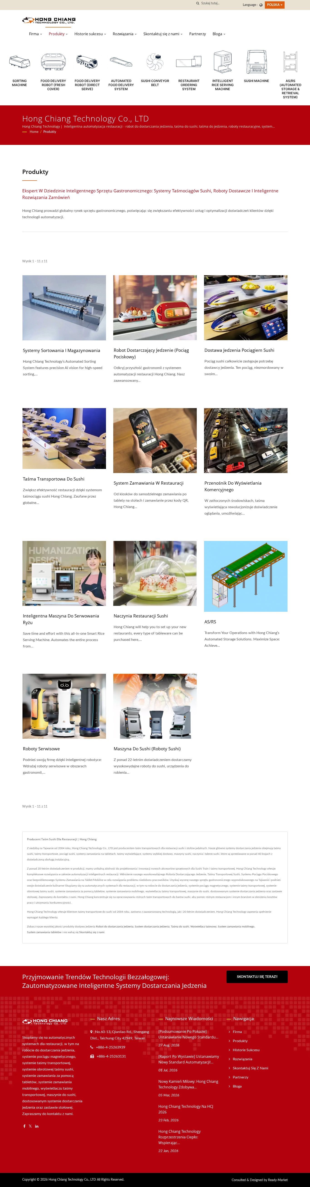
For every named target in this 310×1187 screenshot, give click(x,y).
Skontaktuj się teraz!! (257, 977)
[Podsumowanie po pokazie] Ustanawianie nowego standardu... (188, 1034)
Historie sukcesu (89, 33)
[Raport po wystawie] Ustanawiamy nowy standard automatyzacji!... (188, 1059)
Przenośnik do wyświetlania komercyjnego (233, 486)
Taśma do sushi (180, 926)
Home (34, 132)
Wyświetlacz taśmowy (203, 926)
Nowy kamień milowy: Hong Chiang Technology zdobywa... (188, 1084)
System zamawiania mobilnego (236, 926)
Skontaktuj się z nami (161, 33)
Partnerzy (197, 33)
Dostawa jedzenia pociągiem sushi (239, 350)
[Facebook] (24, 1126)
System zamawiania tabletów (44, 932)
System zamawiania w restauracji (149, 483)
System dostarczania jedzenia (152, 926)
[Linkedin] (36, 1126)
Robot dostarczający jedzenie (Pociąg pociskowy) (151, 353)
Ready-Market (278, 1180)
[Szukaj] (197, 3)
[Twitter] (30, 1126)
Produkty (57, 33)
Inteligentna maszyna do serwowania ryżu (61, 619)
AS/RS (210, 622)
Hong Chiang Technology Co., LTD (72, 1179)
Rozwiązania (123, 33)
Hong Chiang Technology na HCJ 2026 (185, 1109)
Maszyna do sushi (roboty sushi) (147, 749)
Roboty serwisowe (41, 749)
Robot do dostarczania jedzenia (114, 926)
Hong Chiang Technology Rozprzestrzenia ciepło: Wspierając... (179, 1137)
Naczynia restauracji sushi (141, 616)
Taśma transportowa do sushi (53, 479)
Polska (273, 5)
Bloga (218, 33)
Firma (34, 33)
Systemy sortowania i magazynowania (61, 350)
